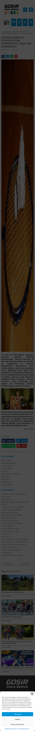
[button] (32, 694)
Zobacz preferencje (17, 724)
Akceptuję (17, 714)
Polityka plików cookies (11, 728)
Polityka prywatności (23, 728)
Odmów (17, 719)
